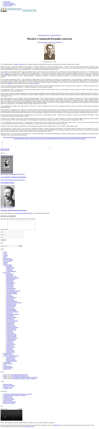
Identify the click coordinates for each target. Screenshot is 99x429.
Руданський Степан (11, 330)
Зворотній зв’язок (7, 384)
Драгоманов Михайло (11, 293)
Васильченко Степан (11, 276)
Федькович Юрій (10, 346)
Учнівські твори (7, 366)
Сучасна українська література (11, 356)
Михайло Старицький (69, 137)
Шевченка (10, 83)
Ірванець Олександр (11, 359)
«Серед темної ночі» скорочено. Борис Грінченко (13, 177)
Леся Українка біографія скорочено (19, 374)
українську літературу (19, 64)
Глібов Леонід (9, 284)
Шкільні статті (7, 369)
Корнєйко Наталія (43, 42)
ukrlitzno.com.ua (58, 425)
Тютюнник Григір (10, 344)
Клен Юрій (9, 266)
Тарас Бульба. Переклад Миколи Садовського (14, 395)
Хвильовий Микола (11, 271)
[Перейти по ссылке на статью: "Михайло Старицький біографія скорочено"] (49, 59)
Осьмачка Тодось (10, 324)
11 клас (5, 254)
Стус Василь (9, 341)
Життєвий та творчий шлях (30, 137)
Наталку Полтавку (34, 83)
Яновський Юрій (10, 352)
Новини (5, 263)
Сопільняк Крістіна (8, 398)
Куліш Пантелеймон (11, 317)
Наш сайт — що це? (8, 387)
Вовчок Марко (9, 281)
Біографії (40, 35)
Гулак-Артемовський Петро (13, 290)
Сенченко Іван (10, 332)
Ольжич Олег (9, 268)
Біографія (10, 137)
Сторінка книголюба (8, 3)
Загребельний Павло (11, 297)
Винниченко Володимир (12, 277)
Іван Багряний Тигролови (7, 182)
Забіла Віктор (9, 296)
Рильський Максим (11, 328)
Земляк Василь (10, 298)
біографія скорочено (18, 137)
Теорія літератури (7, 5)
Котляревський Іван (11, 310)
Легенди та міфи (7, 261)
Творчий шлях (61, 138)
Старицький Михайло (55, 35)
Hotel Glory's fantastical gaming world (24, 213)
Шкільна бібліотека (81, 138)
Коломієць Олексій (11, 305)
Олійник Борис (10, 323)
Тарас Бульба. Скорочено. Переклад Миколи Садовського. (17, 394)
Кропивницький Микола (12, 314)
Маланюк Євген (10, 267)
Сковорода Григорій (11, 335)
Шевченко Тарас (10, 350)
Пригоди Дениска (7, 400)
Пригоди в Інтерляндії (9, 403)
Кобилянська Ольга (11, 303)
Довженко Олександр (11, 292)
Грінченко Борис (5, 174)
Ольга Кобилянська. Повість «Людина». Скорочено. (25, 377)
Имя (2, 232)
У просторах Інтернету (9, 399)
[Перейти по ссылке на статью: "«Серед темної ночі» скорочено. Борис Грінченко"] (7, 173)
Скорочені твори (20, 174)
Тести (4, 365)
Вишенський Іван (10, 279)
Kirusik (5, 376)
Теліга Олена (9, 270)
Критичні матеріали (8, 259)
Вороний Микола (10, 283)
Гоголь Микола (10, 285)
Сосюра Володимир (11, 336)
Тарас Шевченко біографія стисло (20, 376)
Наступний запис (5, 150)
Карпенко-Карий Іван (11, 301)
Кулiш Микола (9, 315)
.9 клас (5, 251)
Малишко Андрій (10, 318)
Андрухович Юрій (11, 357)
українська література (70, 138)
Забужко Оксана (10, 358)
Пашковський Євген (11, 361)
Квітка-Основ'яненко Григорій (14, 302)
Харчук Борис (9, 349)
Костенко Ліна (9, 307)
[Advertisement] (49, 24)
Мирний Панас (10, 319)
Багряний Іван (4, 180)
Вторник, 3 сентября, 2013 (55, 42)
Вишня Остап (9, 280)
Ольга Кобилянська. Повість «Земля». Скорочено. (23, 378)
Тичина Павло (10, 343)
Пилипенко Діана (7, 396)
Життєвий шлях (41, 137)
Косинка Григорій (10, 306)
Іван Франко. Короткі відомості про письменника (14, 210)
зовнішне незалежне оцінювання (56, 137)
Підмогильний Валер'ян (12, 327)
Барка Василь (9, 275)
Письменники (6, 1)
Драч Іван (8, 294)
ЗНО (46, 137)
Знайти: (3, 246)
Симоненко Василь (11, 333)
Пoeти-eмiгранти (7, 264)
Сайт (2, 237)
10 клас (5, 253)
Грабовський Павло (11, 288)
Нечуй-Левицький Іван (12, 320)
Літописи (5, 262)
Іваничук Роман (10, 300)
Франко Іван (11, 207)
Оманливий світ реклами (9, 401)
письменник (33, 138)
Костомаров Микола (11, 309)
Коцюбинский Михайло (12, 311)
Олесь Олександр (10, 322)
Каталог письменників (9, 385)
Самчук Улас (9, 331)
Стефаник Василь (10, 340)
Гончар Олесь (9, 287)
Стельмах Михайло (11, 339)
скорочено (38, 138)
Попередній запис (5, 148)
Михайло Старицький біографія (83, 137)
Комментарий (4, 229)
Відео (4, 257)
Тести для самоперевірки (9, 4)
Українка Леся (9, 345)
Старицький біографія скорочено (49, 138)
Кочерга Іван (9, 313)
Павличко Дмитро (10, 326)
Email (2, 234)
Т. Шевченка (7, 74)
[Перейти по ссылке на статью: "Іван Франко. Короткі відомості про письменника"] (8, 206)
